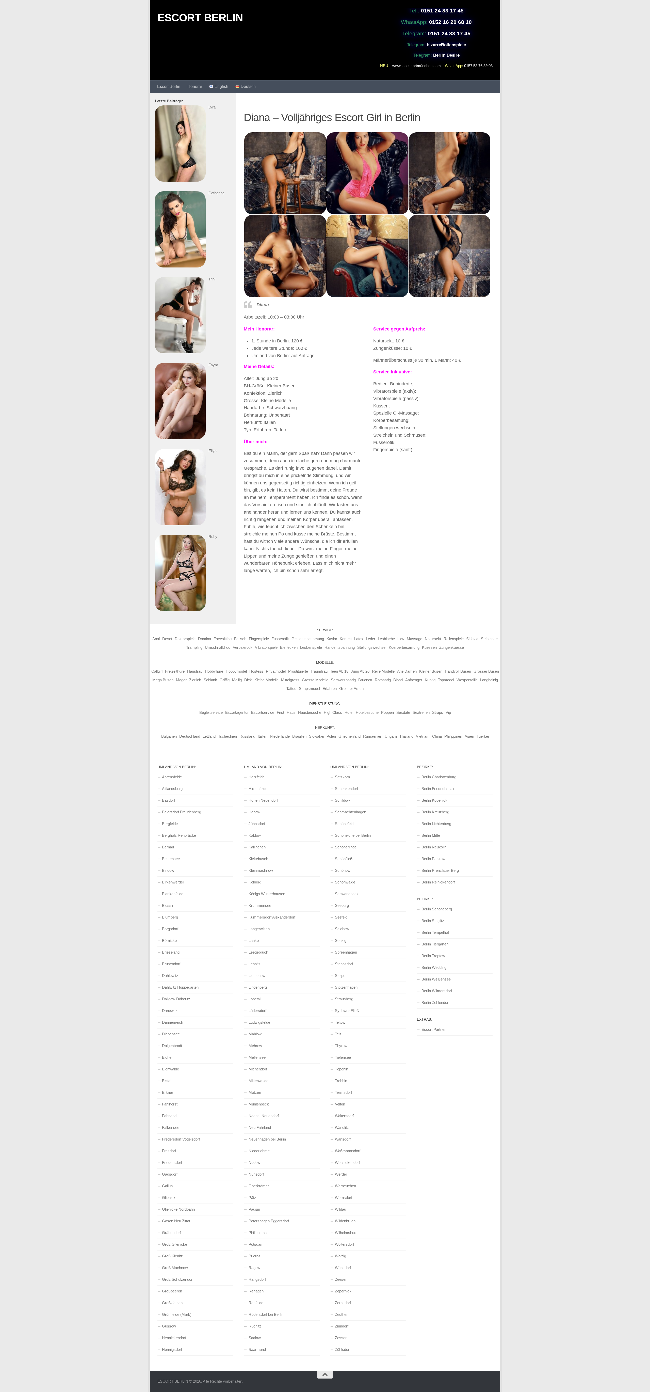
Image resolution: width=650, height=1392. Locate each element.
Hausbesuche (309, 712)
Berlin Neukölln (433, 847)
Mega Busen (162, 680)
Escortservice (262, 712)
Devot (167, 639)
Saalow (255, 1338)
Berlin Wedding (433, 967)
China (437, 736)
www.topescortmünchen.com (416, 66)
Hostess (256, 671)
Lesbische (386, 639)
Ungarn (391, 736)
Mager (181, 680)
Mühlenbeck (259, 1104)
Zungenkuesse (451, 647)
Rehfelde (256, 1303)
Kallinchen (257, 847)
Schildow (342, 800)
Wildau (340, 1209)
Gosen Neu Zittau (176, 1221)
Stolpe (340, 975)
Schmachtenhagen (350, 812)
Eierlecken (289, 647)
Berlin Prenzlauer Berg (440, 870)
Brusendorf (171, 964)
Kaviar (332, 639)
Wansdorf (343, 1139)
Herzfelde (257, 777)
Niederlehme (259, 1151)
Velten (340, 1104)
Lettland (209, 736)
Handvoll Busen (458, 671)
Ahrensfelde (172, 777)
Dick (248, 680)
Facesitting (223, 639)
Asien (469, 736)
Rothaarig (383, 680)
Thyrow (341, 1045)
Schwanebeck (347, 894)
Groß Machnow (175, 1268)
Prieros (255, 1256)
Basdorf (168, 800)
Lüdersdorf (257, 1010)
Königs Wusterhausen (267, 894)
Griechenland (349, 736)
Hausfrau (194, 671)
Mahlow (255, 1034)
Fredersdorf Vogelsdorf (181, 1139)
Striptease (489, 639)
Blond (398, 680)
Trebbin (341, 1081)
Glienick (168, 1197)
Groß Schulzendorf (177, 1279)
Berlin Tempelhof (435, 932)
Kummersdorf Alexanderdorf (272, 917)
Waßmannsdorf (347, 1151)
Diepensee (171, 1034)
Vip (448, 712)
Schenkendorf (346, 788)
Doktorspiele (185, 639)
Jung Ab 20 (360, 671)
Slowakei (316, 736)
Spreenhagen (346, 952)
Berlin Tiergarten (434, 944)
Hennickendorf (174, 1338)
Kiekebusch (258, 859)
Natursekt (433, 639)
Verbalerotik (242, 647)
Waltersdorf (344, 1116)
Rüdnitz (255, 1326)
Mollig (237, 680)
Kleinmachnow (261, 870)
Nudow (254, 1162)
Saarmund (257, 1349)
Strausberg (344, 999)
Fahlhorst (169, 1104)
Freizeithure (175, 671)
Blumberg (170, 917)
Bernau (168, 847)
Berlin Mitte (430, 835)
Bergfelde (170, 823)
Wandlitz (342, 1127)
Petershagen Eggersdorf (269, 1221)
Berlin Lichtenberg (436, 823)
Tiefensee (343, 1057)
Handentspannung (339, 647)
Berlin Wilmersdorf (436, 991)
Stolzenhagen (346, 987)
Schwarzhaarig (343, 680)
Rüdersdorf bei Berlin (266, 1314)
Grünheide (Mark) (176, 1314)
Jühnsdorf (257, 823)
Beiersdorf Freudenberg (181, 812)
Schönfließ (343, 859)
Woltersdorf (344, 1244)
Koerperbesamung (404, 647)
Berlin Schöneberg (436, 909)
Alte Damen (407, 671)
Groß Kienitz (172, 1256)
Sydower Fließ (347, 1010)
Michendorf (258, 1069)
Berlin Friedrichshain (438, 788)
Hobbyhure (214, 671)
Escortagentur (237, 712)
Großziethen (172, 1303)
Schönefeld (344, 823)
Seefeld (341, 917)
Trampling (194, 647)
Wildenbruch (345, 1221)
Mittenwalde (258, 1081)
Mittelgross (290, 680)
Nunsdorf (256, 1174)
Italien (262, 736)
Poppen (387, 712)
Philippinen (453, 736)
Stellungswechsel (371, 647)
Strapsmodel (309, 688)
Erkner (167, 1092)
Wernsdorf (343, 1197)
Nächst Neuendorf (264, 1116)
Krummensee (260, 905)
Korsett (346, 639)
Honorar (194, 86)
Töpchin (341, 1069)
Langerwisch (259, 929)
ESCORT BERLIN (200, 18)
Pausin (254, 1209)
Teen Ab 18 (339, 671)
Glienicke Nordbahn (178, 1209)
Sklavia (472, 639)
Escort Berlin (168, 86)
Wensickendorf (347, 1162)
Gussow (169, 1326)
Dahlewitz (170, 975)
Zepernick (343, 1291)
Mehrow (255, 1045)
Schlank (210, 680)
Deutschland (189, 736)
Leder (370, 639)
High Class (333, 712)
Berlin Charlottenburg (438, 777)
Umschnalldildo (217, 647)
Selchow (342, 929)
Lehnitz (255, 964)
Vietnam (423, 736)
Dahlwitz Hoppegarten (180, 987)
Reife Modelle (383, 671)
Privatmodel (276, 671)
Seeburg (342, 905)
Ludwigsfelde (259, 1022)
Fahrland (169, 1116)
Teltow (340, 1022)
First (280, 712)
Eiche (166, 1057)
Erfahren (329, 688)
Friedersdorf (172, 1162)
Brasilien (299, 736)
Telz (338, 1034)
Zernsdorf (343, 1303)
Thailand (406, 736)
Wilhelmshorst (347, 1232)
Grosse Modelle (315, 680)
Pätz (252, 1197)
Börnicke (169, 940)
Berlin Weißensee (436, 979)
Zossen (341, 1338)
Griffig (225, 680)
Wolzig (340, 1256)
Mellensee (257, 1057)
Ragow (254, 1268)
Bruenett (365, 680)
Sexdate (403, 712)
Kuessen (429, 647)
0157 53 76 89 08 (478, 66)
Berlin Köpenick (434, 800)
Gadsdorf (169, 1174)
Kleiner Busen (430, 671)
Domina (204, 639)
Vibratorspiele (266, 647)
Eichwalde (170, 1069)
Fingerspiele (259, 639)
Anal (156, 639)
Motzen (255, 1092)
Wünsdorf (343, 1268)
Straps (437, 712)
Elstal (166, 1081)
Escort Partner (433, 1029)
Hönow (254, 812)
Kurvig (430, 680)
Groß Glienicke (174, 1244)
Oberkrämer (259, 1186)
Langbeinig (489, 680)
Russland (247, 736)
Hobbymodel (236, 671)
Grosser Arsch (351, 688)
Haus (291, 712)
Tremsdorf (343, 1092)
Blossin (168, 905)
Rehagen (256, 1291)
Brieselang (171, 952)
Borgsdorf (170, 929)
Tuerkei (483, 736)
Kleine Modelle (266, 680)
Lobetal (255, 999)
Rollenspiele (454, 639)
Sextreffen (421, 712)
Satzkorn (342, 777)
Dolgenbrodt (172, 1045)
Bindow (168, 870)
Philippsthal (258, 1232)
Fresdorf (169, 1151)
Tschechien (227, 736)
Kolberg (255, 882)
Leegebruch (258, 952)
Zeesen (341, 1279)
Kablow (255, 835)
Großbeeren (172, 1291)
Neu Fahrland (260, 1127)
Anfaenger (413, 680)
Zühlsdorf (342, 1349)
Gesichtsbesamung (307, 639)
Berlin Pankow (433, 859)
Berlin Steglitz (432, 921)
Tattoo (291, 688)
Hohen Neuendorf (263, 800)
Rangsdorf (257, 1279)
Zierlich (195, 680)
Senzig (340, 940)
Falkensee (170, 1127)
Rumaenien (372, 736)
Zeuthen (341, 1314)
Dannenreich (172, 1022)
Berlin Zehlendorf (435, 1002)
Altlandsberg (172, 788)
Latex (358, 639)
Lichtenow (257, 975)
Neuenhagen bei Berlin (267, 1139)
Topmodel (446, 680)
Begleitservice (211, 712)
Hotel (349, 712)
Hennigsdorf (172, 1349)
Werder (341, 1174)
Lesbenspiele (311, 647)
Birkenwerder (173, 882)
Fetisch (240, 639)
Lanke (254, 940)
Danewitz (169, 1010)
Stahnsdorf (344, 964)
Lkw (400, 639)
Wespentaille (467, 680)
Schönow (342, 870)
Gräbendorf (171, 1232)
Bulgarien (169, 736)
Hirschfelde (258, 788)
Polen (331, 736)
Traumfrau (319, 671)
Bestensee (171, 859)
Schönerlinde (345, 847)
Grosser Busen (486, 671)
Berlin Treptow (433, 956)
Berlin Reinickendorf (438, 882)
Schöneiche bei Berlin (353, 835)
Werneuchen (345, 1186)
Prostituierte (298, 671)
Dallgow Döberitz (176, 999)
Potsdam (256, 1244)
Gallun (167, 1186)
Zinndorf (341, 1326)
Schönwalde (345, 882)
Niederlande (280, 736)
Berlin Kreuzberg (435, 812)
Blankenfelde (172, 894)
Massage (414, 639)
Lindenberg (258, 987)
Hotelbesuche (367, 712)
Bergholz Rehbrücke (179, 835)
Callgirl (156, 671)
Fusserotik (280, 639)
